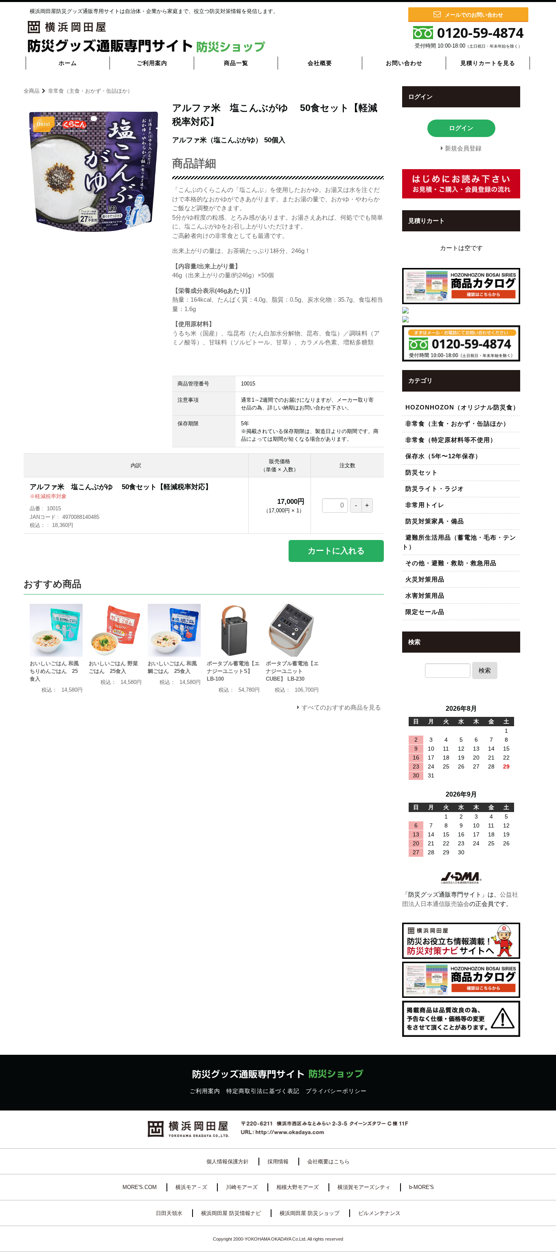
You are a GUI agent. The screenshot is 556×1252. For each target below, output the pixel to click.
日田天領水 (169, 1213)
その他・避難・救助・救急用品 (451, 563)
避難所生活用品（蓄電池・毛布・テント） (459, 542)
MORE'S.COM (140, 1187)
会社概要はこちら (328, 1161)
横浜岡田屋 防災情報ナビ (231, 1213)
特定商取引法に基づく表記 (263, 1091)
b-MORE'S (421, 1187)
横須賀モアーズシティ (363, 1187)
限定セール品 (424, 611)
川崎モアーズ (242, 1187)
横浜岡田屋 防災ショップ (309, 1213)
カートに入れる (336, 550)
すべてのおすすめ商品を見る (341, 707)
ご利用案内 (205, 1091)
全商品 (31, 91)
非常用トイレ (424, 504)
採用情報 (278, 1161)
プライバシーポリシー (336, 1091)
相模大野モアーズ (297, 1187)
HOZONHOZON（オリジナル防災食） (462, 407)
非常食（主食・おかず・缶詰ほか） (90, 91)
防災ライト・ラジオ (434, 488)
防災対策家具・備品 (434, 521)
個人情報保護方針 (227, 1161)
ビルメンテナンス (379, 1213)
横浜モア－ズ (191, 1187)
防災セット (421, 472)
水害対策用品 (424, 595)
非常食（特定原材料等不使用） (451, 439)
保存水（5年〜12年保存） (443, 456)
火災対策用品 (424, 579)
